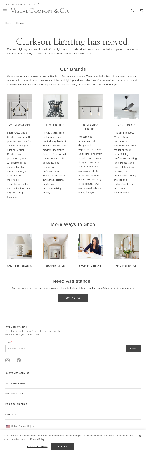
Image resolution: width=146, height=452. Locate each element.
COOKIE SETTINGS (37, 446)
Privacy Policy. (37, 439)
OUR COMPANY (14, 393)
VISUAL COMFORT (19, 125)
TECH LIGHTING (55, 125)
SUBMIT (133, 348)
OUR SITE (11, 414)
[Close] (140, 436)
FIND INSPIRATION (126, 265)
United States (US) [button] (21, 426)
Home (8, 22)
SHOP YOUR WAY (15, 383)
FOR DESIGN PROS (16, 403)
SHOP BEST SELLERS (19, 265)
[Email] (73, 348)
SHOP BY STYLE (55, 265)
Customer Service (17, 372)
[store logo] (39, 10)
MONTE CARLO (126, 125)
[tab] (73, 372)
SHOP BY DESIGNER (91, 265)
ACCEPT (62, 446)
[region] (73, 441)
